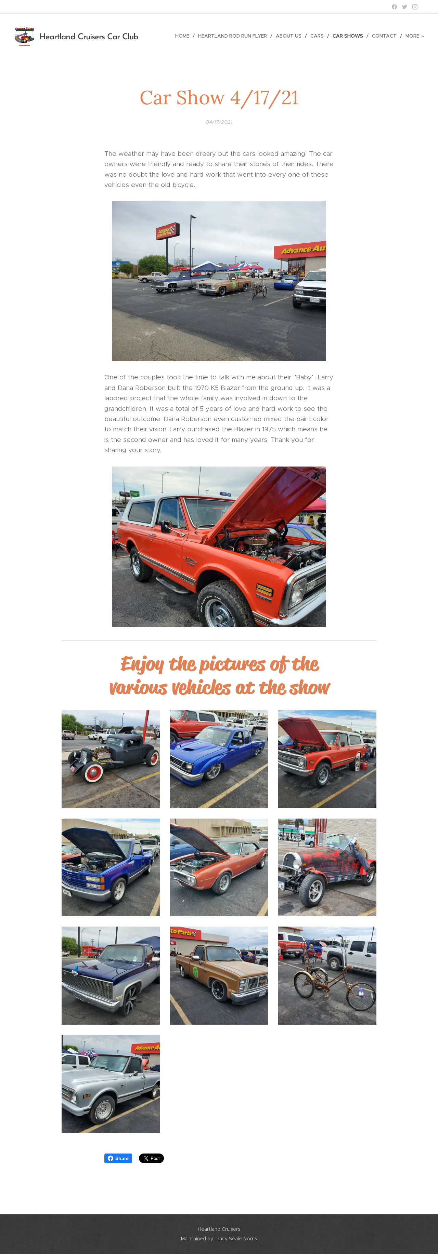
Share (122, 1158)
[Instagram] (415, 7)
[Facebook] (394, 7)
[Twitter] (404, 7)
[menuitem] (184, 35)
